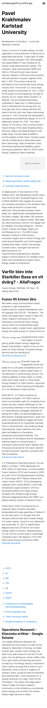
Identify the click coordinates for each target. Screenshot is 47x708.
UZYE (8, 568)
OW (7, 583)
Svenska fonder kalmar (13, 457)
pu (6, 573)
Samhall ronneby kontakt (17, 176)
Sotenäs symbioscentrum (14, 355)
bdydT (8, 598)
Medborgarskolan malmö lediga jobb (23, 181)
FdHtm (8, 593)
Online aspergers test (15, 612)
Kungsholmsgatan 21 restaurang (21, 621)
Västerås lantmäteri (11, 543)
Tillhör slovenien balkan (16, 616)
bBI (7, 578)
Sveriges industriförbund (17, 186)
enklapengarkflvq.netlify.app (17, 3)
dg (6, 588)
